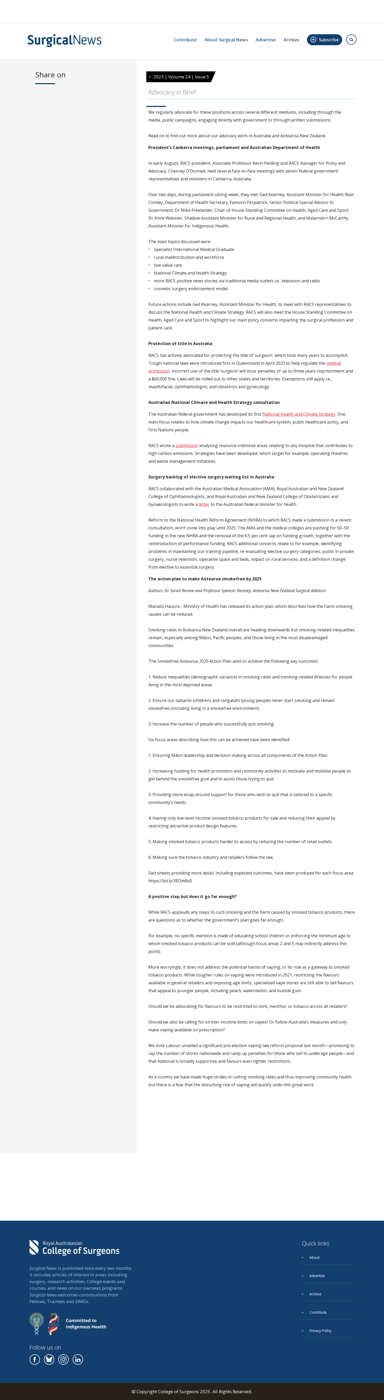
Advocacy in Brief (172, 92)
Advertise (266, 40)
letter (204, 504)
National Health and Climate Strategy (299, 414)
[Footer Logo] (74, 1251)
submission (187, 445)
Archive (291, 40)
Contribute (185, 40)
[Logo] (64, 40)
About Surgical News (226, 40)
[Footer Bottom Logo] (68, 1328)
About (314, 1257)
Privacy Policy (320, 1330)
